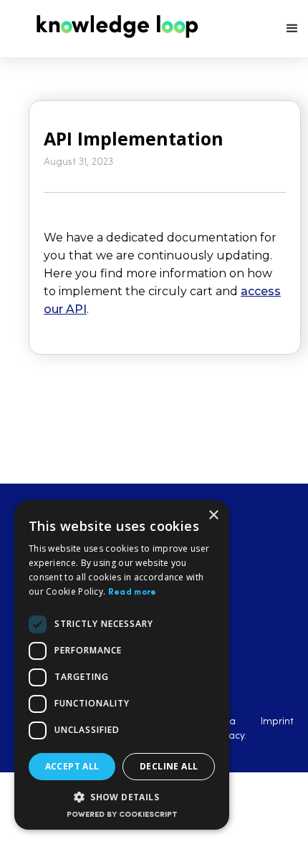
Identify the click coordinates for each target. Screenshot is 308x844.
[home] (111, 26)
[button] (292, 28)
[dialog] (121, 665)
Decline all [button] (169, 766)
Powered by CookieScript (122, 815)
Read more (132, 592)
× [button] (213, 515)
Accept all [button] (72, 766)
